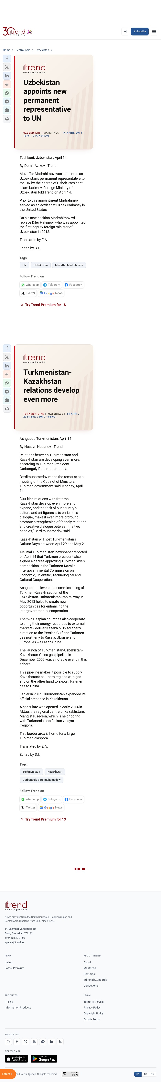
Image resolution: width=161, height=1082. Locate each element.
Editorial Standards (95, 979)
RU (152, 1074)
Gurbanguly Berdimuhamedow (41, 779)
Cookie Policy (92, 1019)
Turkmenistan (31, 771)
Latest (9, 962)
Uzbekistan (41, 265)
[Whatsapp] (8, 1041)
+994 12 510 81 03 (15, 937)
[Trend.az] (17, 31)
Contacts (89, 974)
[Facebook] (16, 1041)
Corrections (91, 985)
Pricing (9, 1001)
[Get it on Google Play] (44, 1059)
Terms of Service (93, 1001)
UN (24, 265)
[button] (7, 58)
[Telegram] (42, 1041)
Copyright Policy (93, 1013)
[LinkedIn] (51, 1041)
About (87, 962)
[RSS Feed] (60, 1041)
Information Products (18, 1007)
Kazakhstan (55, 771)
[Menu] (154, 31)
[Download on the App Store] (16, 1059)
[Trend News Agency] (16, 906)
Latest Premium (14, 968)
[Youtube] (34, 1041)
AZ (145, 1074)
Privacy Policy (92, 1007)
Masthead (90, 968)
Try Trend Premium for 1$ (45, 305)
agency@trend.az (14, 942)
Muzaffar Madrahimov (69, 265)
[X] (25, 1041)
